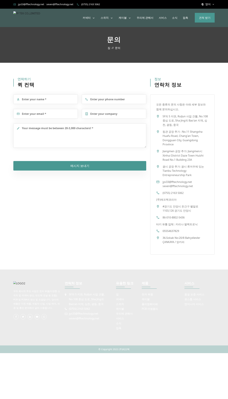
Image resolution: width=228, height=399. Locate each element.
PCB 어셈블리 (150, 309)
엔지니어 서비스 (194, 304)
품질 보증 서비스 (194, 294)
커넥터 (87, 18)
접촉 (185, 18)
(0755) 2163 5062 (90, 4)
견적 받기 (204, 18)
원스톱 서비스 (192, 299)
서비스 (163, 18)
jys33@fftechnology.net (31, 4)
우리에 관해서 (145, 18)
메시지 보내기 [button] (79, 166)
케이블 (123, 18)
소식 (174, 18)
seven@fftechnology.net (59, 4)
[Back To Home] (26, 13)
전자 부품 (147, 294)
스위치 (105, 18)
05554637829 (171, 231)
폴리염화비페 (150, 304)
